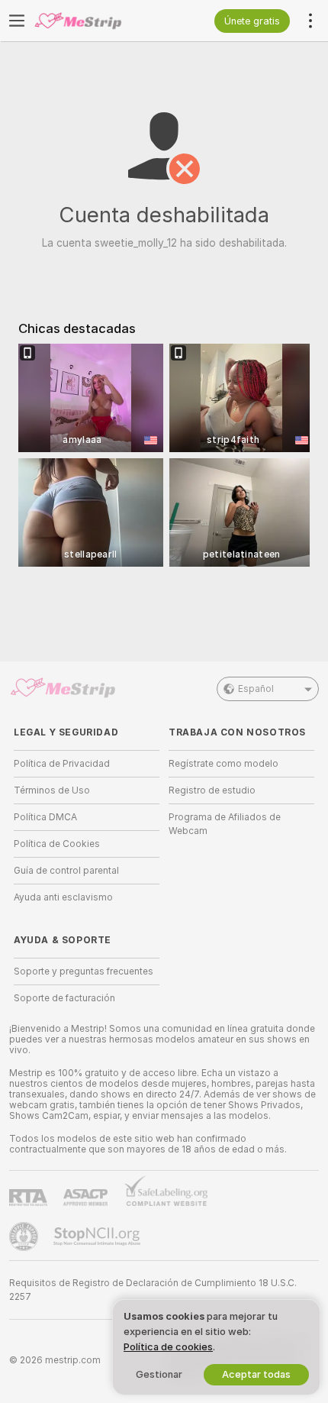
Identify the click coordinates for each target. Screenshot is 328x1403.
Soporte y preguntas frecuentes (83, 971)
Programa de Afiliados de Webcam (225, 824)
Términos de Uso (52, 790)
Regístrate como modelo (223, 763)
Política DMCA (45, 817)
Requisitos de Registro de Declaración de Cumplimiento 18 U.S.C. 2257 (153, 1290)
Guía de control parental (66, 870)
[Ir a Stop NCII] (98, 1236)
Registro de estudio (212, 790)
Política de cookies (168, 1347)
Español (256, 689)
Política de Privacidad (62, 763)
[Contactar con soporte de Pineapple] (25, 1236)
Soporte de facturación (64, 998)
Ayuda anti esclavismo (63, 897)
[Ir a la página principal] (99, 21)
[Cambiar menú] (17, 20)
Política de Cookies (57, 844)
